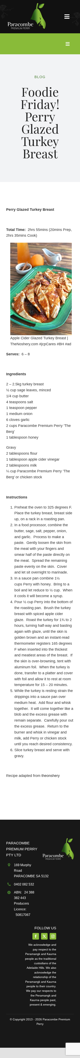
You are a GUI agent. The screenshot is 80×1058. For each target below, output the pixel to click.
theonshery (50, 776)
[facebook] (35, 936)
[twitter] (44, 936)
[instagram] (53, 936)
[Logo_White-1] (26, 5)
